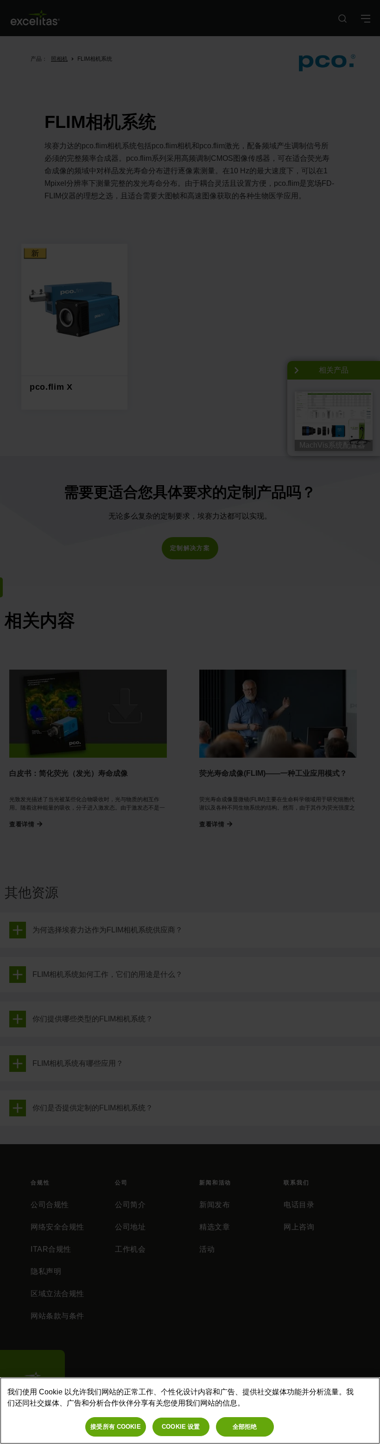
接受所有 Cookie (115, 1426)
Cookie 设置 (181, 1426)
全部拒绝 (245, 1426)
